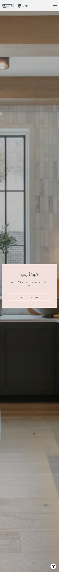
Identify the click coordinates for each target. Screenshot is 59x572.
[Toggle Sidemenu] (54, 6)
